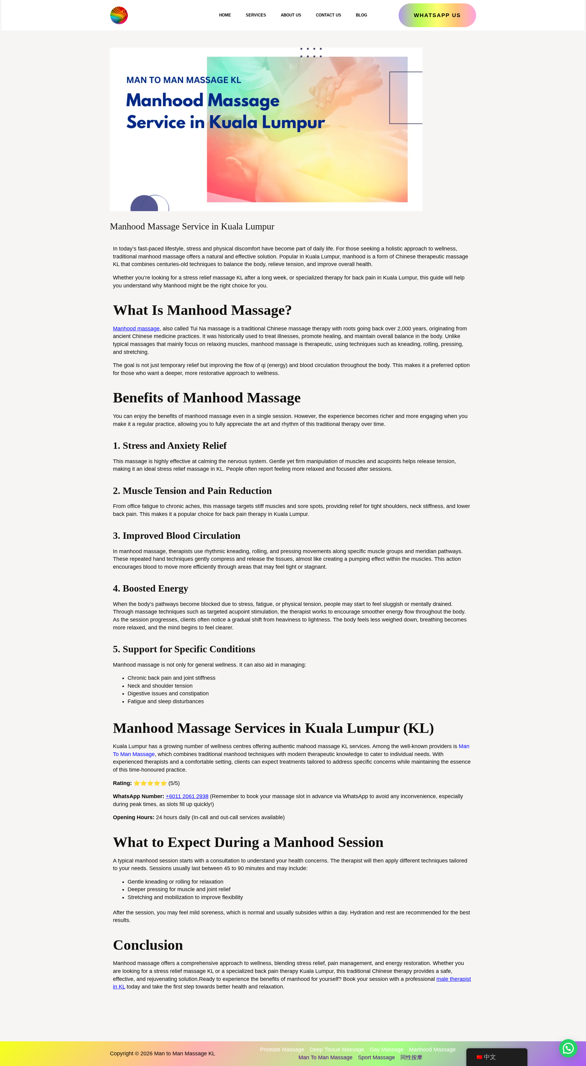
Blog (361, 15)
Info (157, 238)
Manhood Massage (432, 1049)
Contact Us (328, 15)
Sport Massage (376, 1057)
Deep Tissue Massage (337, 1049)
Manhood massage (136, 329)
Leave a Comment (130, 238)
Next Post (462, 1014)
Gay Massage (386, 1049)
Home (225, 15)
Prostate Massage (282, 1049)
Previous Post (128, 1014)
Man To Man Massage (325, 1057)
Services (256, 15)
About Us (291, 15)
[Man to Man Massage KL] (119, 15)
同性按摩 (411, 1057)
